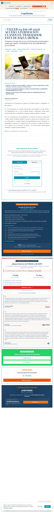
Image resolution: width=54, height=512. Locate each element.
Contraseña (16, 171)
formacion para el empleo (23, 49)
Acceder (27, 177)
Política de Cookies (7, 508)
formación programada (36, 49)
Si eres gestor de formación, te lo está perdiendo (38, 8)
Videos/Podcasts (27, 6)
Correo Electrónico (17, 166)
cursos (14, 49)
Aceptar (47, 506)
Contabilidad (8, 49)
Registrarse (34, 162)
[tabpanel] (27, 172)
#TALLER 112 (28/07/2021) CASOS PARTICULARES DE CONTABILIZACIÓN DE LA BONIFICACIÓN (25, 93)
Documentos (18, 6)
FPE (44, 49)
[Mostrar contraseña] (38, 174)
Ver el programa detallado (9, 241)
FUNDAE (50, 19)
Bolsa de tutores (39, 6)
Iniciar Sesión (20, 162)
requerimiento (14, 51)
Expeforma (27, 13)
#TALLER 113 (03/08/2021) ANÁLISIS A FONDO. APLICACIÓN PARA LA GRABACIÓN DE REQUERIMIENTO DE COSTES (27, 89)
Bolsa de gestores (12, 8)
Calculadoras (23, 8)
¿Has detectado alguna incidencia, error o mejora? (22, 190)
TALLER (20, 51)
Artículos (11, 6)
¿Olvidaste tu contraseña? (35, 171)
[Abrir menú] (52, 3)
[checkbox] (7, 190)
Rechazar (40, 506)
